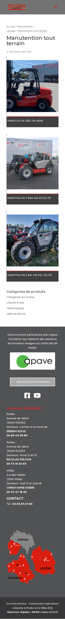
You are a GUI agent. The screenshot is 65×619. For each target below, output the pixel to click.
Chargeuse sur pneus (20, 297)
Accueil (10, 26)
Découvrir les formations (32, 381)
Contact (14, 498)
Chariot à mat (15, 302)
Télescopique (15, 308)
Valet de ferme (15, 313)
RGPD (36, 612)
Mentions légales (18, 612)
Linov (45, 612)
